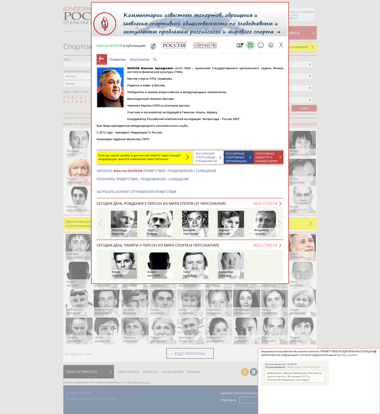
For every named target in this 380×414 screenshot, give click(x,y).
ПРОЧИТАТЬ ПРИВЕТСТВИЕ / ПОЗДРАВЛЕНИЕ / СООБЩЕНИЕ (143, 179)
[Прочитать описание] (250, 45)
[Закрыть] (281, 45)
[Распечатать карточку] (271, 45)
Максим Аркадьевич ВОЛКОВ (281, 364)
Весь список (265, 203)
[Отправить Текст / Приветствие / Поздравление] (260, 45)
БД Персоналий (346, 355)
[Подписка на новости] (240, 45)
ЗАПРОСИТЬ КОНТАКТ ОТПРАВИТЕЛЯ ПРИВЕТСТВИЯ (136, 192)
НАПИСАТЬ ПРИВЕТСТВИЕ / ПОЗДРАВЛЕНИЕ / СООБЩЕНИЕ (156, 171)
